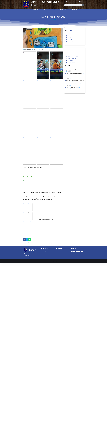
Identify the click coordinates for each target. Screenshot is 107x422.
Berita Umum (53, 19)
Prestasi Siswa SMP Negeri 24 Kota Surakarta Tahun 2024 (73, 70)
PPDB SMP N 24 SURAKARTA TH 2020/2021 (75, 80)
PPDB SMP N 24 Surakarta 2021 (72, 77)
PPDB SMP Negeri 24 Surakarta (72, 87)
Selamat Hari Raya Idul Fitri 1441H (73, 83)
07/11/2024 (69, 71)
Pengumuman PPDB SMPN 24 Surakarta (74, 73)
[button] (24, 239)
